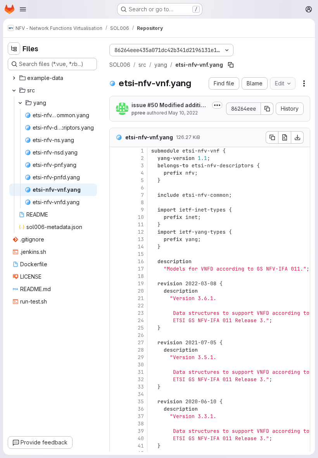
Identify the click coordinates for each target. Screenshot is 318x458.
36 (141, 409)
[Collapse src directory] (14, 90)
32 (141, 379)
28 (141, 350)
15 (141, 254)
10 (141, 217)
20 (141, 291)
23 (141, 313)
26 (141, 335)
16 (141, 261)
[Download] (297, 137)
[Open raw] (284, 137)
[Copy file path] (231, 65)
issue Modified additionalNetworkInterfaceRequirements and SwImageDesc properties (169, 105)
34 (141, 394)
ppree (138, 113)
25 (141, 327)
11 (141, 224)
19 (141, 283)
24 (141, 320)
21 (141, 298)
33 (141, 386)
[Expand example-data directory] (14, 78)
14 (141, 246)
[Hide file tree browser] (14, 48)
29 (141, 357)
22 (141, 305)
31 (141, 372)
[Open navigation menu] (23, 9)
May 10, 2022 (183, 113)
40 (141, 438)
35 (141, 401)
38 (141, 423)
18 (141, 276)
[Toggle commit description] (217, 105)
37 (141, 416)
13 (141, 239)
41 (141, 445)
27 (141, 342)
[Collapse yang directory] (20, 103)
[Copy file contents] (272, 137)
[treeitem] (53, 78)
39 (141, 431)
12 (141, 232)
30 (141, 364)
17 (141, 268)
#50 (152, 105)
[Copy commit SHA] (267, 108)
